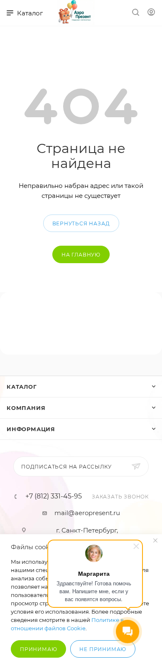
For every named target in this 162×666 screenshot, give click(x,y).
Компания (26, 408)
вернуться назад (81, 223)
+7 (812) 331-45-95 (53, 496)
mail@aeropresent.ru (87, 513)
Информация (31, 429)
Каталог (22, 386)
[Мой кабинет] (151, 13)
